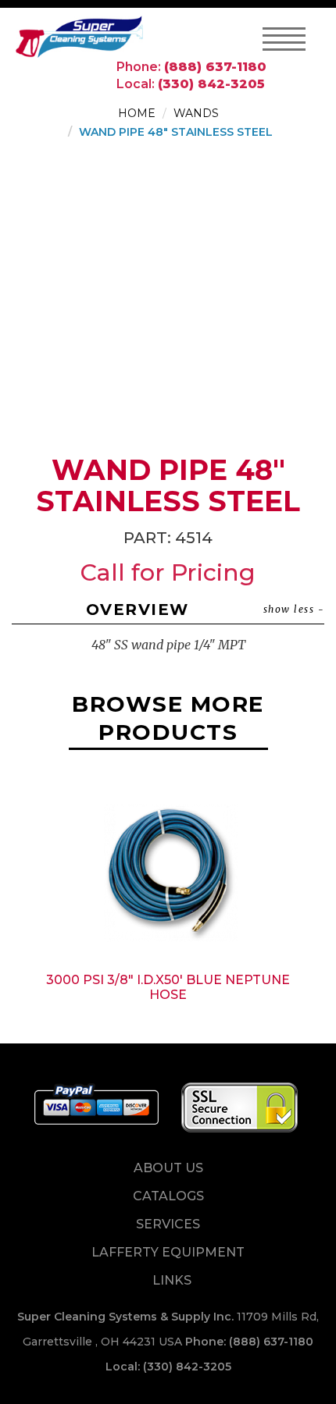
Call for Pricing (168, 572)
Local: (190, 83)
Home (136, 113)
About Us (168, 1168)
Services (168, 1224)
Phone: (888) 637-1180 (249, 1342)
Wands (196, 113)
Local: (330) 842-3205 (168, 1367)
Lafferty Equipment (168, 1252)
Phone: (191, 66)
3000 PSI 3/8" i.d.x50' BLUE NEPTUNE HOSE (168, 987)
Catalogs (168, 1196)
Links (171, 1280)
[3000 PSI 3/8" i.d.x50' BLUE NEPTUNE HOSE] (168, 868)
